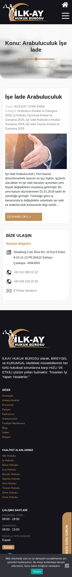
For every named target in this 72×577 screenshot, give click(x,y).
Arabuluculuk (9, 418)
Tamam (37, 571)
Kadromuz (8, 414)
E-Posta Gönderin (25, 290)
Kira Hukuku (9, 483)
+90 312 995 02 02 (25, 272)
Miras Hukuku (10, 464)
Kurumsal (7, 404)
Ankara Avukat (10, 400)
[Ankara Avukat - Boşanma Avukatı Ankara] (28, 13)
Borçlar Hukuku (11, 474)
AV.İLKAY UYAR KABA (29, 106)
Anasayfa (18, 67)
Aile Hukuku (9, 455)
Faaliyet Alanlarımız (13, 423)
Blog (4, 427)
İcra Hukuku (9, 469)
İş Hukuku (8, 460)
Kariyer (6, 409)
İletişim (6, 437)
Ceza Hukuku (10, 497)
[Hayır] (67, 566)
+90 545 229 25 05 (25, 281)
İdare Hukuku (10, 492)
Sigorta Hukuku (11, 478)
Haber (5, 432)
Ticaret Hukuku (11, 487)
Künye (8, 547)
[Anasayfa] (65, 5)
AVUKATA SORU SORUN (66, 542)
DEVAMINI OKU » (19, 216)
